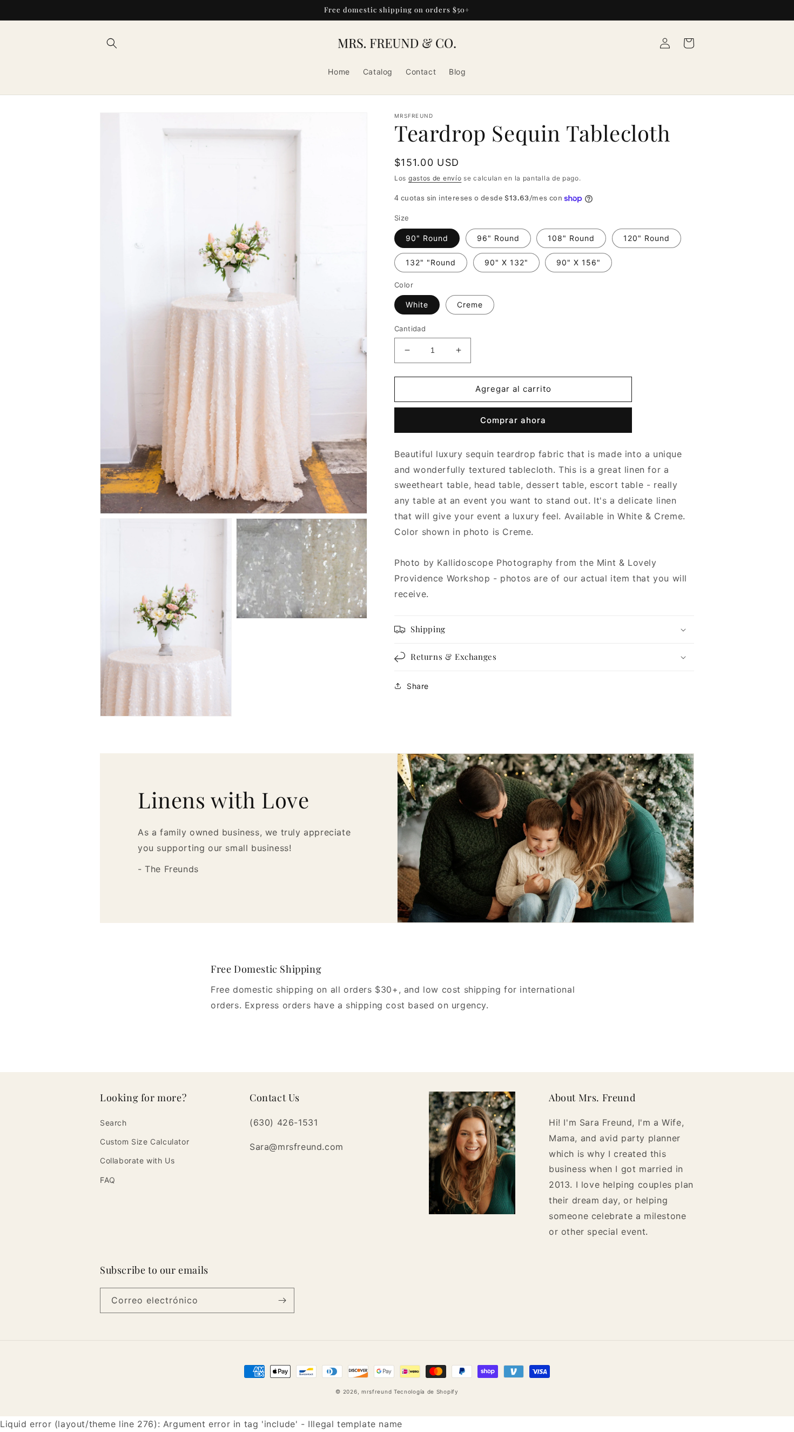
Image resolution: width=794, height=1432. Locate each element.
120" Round (646, 238)
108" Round (571, 238)
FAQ (108, 1180)
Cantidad (410, 328)
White (417, 304)
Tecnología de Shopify (426, 1391)
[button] (112, 43)
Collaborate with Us (137, 1160)
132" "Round (431, 262)
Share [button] (418, 686)
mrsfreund (376, 1391)
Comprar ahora (513, 420)
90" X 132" (506, 262)
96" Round (498, 238)
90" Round (427, 238)
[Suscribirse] (282, 1300)
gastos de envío (435, 178)
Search (113, 1122)
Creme (470, 304)
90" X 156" (578, 262)
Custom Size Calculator (144, 1141)
